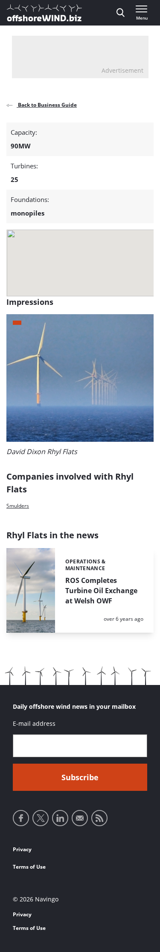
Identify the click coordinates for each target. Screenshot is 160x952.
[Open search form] (120, 13)
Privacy (22, 849)
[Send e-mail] (80, 818)
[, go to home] (44, 12)
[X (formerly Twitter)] (40, 818)
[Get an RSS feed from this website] (99, 818)
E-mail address (34, 723)
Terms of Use (29, 866)
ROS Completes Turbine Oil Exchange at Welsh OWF (101, 590)
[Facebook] (21, 818)
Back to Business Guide (47, 104)
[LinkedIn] (60, 818)
